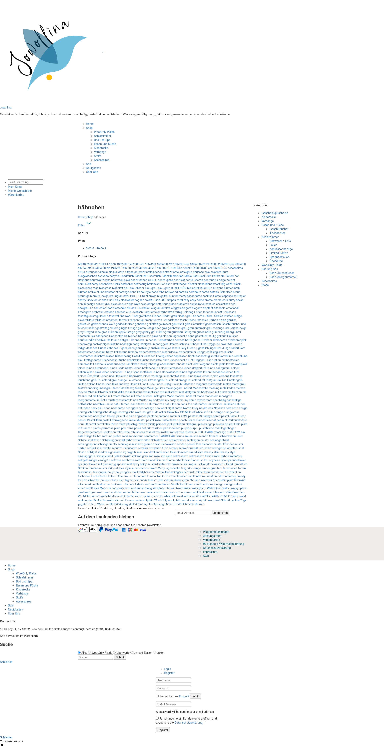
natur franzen (155, 404)
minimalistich (151, 392)
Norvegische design (105, 412)
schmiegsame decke (148, 444)
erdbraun (98, 312)
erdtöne (109, 312)
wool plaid (174, 500)
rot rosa (179, 432)
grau (184, 328)
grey (139, 332)
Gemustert (197, 324)
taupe (112, 472)
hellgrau (125, 340)
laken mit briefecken (226, 360)
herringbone (193, 340)
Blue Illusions (215, 288)
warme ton (176, 492)
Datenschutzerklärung (217, 548)
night (171, 408)
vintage (218, 484)
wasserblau (212, 492)
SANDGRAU (167, 436)
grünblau (177, 332)
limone (100, 384)
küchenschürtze (152, 360)
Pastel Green (238, 416)
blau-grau (151, 288)
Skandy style (228, 452)
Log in (195, 696)
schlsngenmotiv (107, 444)
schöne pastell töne (189, 444)
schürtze (117, 448)
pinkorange (205, 424)
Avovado (103, 276)
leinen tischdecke (214, 372)
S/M (237, 432)
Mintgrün (190, 392)
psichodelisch (171, 428)
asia (207, 272)
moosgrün (225, 396)
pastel (225, 416)
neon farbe (118, 408)
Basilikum (205, 276)
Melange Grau (156, 388)
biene (201, 284)
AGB (206, 556)
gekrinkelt (178, 324)
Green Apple (118, 332)
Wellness (140, 496)
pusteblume (206, 428)
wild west (177, 496)
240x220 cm (102, 268)
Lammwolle (85, 364)
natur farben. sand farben (130, 404)
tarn (219, 468)
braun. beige (101, 296)
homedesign (124, 344)
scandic (203, 436)
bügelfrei (162, 296)
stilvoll (202, 464)
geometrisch (213, 324)
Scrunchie (205, 448)
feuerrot (114, 316)
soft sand (166, 456)
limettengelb (235, 380)
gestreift (113, 328)
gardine (232, 320)
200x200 (211, 264)
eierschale (119, 308)
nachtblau (99, 404)
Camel (217, 296)
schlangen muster (198, 440)
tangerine (187, 468)
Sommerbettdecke (179, 460)
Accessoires (101, 160)
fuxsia (222, 320)
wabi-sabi (177, 488)
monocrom (211, 396)
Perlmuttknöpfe (237, 420)
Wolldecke (99, 500)
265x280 (133, 268)
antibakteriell (154, 272)
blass (81, 288)
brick (126, 296)
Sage (89, 436)
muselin (102, 400)
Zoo (171, 504)
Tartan (242, 468)
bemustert (84, 284)
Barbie (188, 276)
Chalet (241, 296)
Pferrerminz (118, 424)
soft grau (142, 456)
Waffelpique (214, 488)
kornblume (226, 356)
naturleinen (215, 404)
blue (203, 288)
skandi (147, 452)
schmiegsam (126, 444)
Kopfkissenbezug (199, 356)
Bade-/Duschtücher (282, 273)
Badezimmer (170, 276)
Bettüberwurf (181, 284)
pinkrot (229, 424)
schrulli (91, 448)
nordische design (236, 408)
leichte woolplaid (236, 364)
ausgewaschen (87, 276)
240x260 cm (119, 268)
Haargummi (233, 332)
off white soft (200, 412)
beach (135, 280)
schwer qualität (188, 448)
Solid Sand (148, 460)
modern (180, 396)
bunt (172, 296)
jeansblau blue (157, 348)
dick (107, 304)
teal (134, 472)
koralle (215, 356)
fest (219, 312)
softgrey (94, 460)
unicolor (117, 484)
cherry (82, 300)
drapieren (183, 304)
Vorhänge (100, 152)
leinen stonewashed (166, 372)
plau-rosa (107, 428)
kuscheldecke (178, 360)
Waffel (187, 488)
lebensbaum (167, 364)
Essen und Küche (105, 144)
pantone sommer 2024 (173, 416)
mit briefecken (205, 392)
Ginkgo (132, 328)
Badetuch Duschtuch (148, 276)
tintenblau (203, 472)
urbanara (128, 484)
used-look (150, 484)
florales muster (223, 316)
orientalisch (85, 416)
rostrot (165, 432)
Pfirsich (142, 424)
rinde (126, 432)
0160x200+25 (89, 264)
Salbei (97, 436)
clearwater (127, 300)
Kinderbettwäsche (150, 352)
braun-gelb (85, 296)
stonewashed (215, 464)
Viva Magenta (102, 488)
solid (138, 460)
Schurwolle (130, 448)
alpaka (103, 272)
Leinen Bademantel (120, 368)
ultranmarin (85, 484)
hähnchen (102, 336)
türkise (152, 480)
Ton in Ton (163, 476)
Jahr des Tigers (117, 348)
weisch (96, 496)
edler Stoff (105, 308)
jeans (131, 348)
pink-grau (191, 424)
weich (223, 492)
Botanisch (226, 292)
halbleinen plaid (148, 336)
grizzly (146, 332)
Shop (89, 128)
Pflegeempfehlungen (216, 532)
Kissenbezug (123, 356)
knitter (169, 356)
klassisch (149, 356)
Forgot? (184, 696)
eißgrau (176, 308)
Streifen (83, 468)
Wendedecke (155, 496)
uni (109, 484)
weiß (124, 496)
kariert (235, 348)
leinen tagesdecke (190, 372)
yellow (235, 500)
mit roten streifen (142, 396)
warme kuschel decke (155, 492)
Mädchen (189, 384)
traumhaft (207, 476)
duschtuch (208, 304)
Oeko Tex (173, 412)
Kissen (110, 356)
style (128, 468)
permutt (83, 424)
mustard (113, 400)
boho (133, 292)
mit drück (221, 392)
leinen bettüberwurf (146, 368)
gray (81, 332)
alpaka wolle (116, 272)
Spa (223, 460)
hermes (179, 340)
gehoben (140, 324)
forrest (123, 320)
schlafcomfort (141, 440)
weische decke (110, 496)
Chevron (92, 300)
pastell (82, 420)
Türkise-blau (165, 480)
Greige (131, 332)
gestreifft (101, 328)
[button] (2, 746)
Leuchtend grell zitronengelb (146, 380)
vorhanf (136, 488)
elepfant (208, 308)
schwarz (143, 448)
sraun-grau (191, 464)
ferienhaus (210, 312)
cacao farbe (194, 296)
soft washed (180, 456)
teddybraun (144, 472)
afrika (81, 272)
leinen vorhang (152, 376)
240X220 (88, 268)
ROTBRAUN (205, 432)
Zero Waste (97, 504)
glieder (156, 328)
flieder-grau (185, 316)
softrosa (116, 460)
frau (142, 320)
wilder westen (192, 496)
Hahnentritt (116, 336)
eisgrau (156, 308)
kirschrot (99, 356)
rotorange (220, 432)
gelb (187, 324)
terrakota (158, 472)
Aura (225, 272)
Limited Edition (279, 253)
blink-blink (193, 288)
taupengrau (123, 472)
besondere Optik (109, 284)
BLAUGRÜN (178, 288)
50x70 (165, 268)
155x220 (150, 264)
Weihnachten (236, 492)
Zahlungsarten (212, 536)
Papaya (207, 416)
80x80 (195, 268)
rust (229, 432)
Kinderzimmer (187, 352)
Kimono (133, 352)
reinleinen (109, 432)
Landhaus (99, 364)
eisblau (145, 308)
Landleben (132, 364)
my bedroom (156, 400)
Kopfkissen (180, 356)
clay (117, 300)
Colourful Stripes (165, 300)
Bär (180, 276)
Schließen (6, 737)
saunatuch (191, 436)
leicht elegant (201, 364)
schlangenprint (87, 444)
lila (219, 380)
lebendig (153, 364)
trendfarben (229, 476)
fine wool (125, 316)
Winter (227, 496)
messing (214, 388)
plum (117, 428)
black (237, 284)
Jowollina (6, 107)
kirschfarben (86, 356)
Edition (94, 308)
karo (242, 348)
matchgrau (238, 384)
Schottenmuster (212, 444)
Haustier (232, 336)
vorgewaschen (121, 488)
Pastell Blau (94, 420)
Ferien (198, 312)
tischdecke (217, 472)
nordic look (206, 408)
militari (113, 392)
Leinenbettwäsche (174, 376)
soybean (214, 460)
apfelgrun (186, 272)
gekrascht (165, 324)
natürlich (228, 404)
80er (187, 268)
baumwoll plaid (120, 280)
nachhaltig (219, 400)
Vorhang (146, 488)
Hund (203, 344)
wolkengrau (85, 500)
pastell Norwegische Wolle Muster (124, 420)
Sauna (180, 436)
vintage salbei (233, 484)
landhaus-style (116, 364)
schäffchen (94, 440)
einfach (131, 308)
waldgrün (90, 492)
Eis (139, 308)
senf (241, 448)
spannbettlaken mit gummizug (97, 464)
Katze (109, 352)
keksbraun (120, 352)
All (79, 264)
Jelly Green (188, 348)
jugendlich (202, 348)
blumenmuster (106, 292)
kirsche (228, 352)
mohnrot (190, 396)
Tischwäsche (99, 476)
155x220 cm (164, 264)
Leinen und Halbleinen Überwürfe (121, 376)
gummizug (218, 332)
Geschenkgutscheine (275, 213)
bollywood (171, 292)
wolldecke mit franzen (121, 500)
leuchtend (236, 376)
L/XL (192, 360)
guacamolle (204, 332)
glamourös (144, 328)
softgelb (83, 460)
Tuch (115, 480)
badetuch (128, 276)
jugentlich (216, 348)
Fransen (133, 320)
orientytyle (99, 416)
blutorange (122, 292)
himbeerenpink (237, 340)
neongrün (132, 408)
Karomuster (85, 352)
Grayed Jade (92, 332)
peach (183, 420)
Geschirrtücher (279, 229)
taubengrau (100, 472)
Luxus (175, 384)
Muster (143, 400)
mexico (82, 392)
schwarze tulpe (158, 448)
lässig (143, 364)
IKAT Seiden (234, 344)
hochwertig (85, 344)
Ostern (111, 416)
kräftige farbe (92, 360)
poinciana (127, 428)
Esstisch (120, 312)
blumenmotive (87, 292)
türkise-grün (181, 480)
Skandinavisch (179, 452)
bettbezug (140, 284)
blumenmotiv (232, 288)
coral (180, 300)
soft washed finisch (201, 456)
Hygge (211, 344)
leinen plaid (94, 372)
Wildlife (206, 496)
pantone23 (195, 416)
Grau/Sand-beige (236, 328)
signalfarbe (115, 452)
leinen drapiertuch (195, 368)
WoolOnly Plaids (104, 132)
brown (152, 296)
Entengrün (84, 312)
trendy (241, 476)
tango (197, 468)
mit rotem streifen (119, 396)
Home (90, 124)
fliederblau (199, 316)
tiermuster (190, 472)
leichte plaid (217, 364)
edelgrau (83, 308)
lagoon (200, 360)
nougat (146, 412)
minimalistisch (169, 392)
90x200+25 (220, 268)
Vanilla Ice (164, 484)
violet (81, 488)
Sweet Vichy (157, 468)
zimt (131, 504)
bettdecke (153, 284)
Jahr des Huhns (96, 348)
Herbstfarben (165, 340)
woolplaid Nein (217, 500)
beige (222, 280)
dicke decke (118, 304)
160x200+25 (181, 264)
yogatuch (84, 504)
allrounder (92, 272)
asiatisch (216, 272)
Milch (91, 392)
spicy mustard (149, 464)
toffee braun (123, 476)
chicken (103, 300)
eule (129, 312)
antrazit (167, 272)
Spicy (136, 464)
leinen (82, 368)
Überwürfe (276, 261)
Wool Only (160, 500)
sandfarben (151, 436)
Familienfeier (152, 312)
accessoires (235, 268)
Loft (144, 384)
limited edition (86, 384)
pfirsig (151, 424)
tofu (134, 476)
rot (172, 432)
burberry (180, 296)
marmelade (215, 384)
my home (190, 400)
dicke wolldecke (137, 304)
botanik (214, 292)
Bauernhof (232, 276)
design (91, 304)
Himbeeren (220, 340)
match (227, 384)
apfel (176, 272)
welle (130, 496)
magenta (201, 384)
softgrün (105, 460)
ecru (233, 304)
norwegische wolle (130, 412)
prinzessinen (155, 428)
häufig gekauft (217, 336)
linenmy (124, 384)
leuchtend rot (196, 380)
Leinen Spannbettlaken (138, 372)
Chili (111, 300)
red (217, 428)
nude (155, 412)
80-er (180, 268)
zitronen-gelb (143, 504)
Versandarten (211, 540)
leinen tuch (233, 372)
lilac (224, 380)
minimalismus (133, 392)
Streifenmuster (98, 468)
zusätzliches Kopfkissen (189, 504)
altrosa (129, 272)
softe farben (221, 456)
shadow (102, 452)
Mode (170, 396)
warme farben (131, 492)
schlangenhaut (219, 440)
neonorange (146, 408)
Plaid (237, 424)
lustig (167, 384)
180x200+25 (198, 264)
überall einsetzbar (201, 480)
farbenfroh (167, 312)
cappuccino (229, 296)
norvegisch (85, 412)
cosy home (197, 300)
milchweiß (101, 392)
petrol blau (103, 424)
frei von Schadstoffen (166, 320)
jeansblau (141, 348)
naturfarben (200, 404)
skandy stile (211, 452)
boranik (183, 292)
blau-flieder (137, 288)
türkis (143, 480)
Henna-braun (139, 340)
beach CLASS (148, 280)
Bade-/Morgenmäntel (283, 277)
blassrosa (105, 288)
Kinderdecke (170, 352)
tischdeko (84, 476)
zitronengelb (160, 504)
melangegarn (174, 388)
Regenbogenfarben (90, 432)
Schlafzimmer (102, 136)
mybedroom (204, 400)
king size (218, 352)
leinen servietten (112, 372)
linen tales (111, 384)
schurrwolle (104, 448)
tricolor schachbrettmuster (94, 480)
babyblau (115, 276)
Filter (81, 225)
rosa (142, 432)
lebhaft (180, 364)
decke (240, 300)
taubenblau (85, 472)
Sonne (195, 460)
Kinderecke (101, 148)
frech (148, 320)
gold (164, 328)
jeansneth (174, 348)
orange (218, 412)
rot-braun (191, 432)
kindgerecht (204, 352)
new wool (161, 408)
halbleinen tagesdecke (173, 336)
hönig (136, 344)
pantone (152, 416)
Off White (186, 412)
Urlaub (139, 484)
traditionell (194, 476)
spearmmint (124, 464)
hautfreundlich (87, 340)
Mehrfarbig (127, 388)
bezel (193, 284)
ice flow (221, 344)
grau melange (215, 328)
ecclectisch (223, 304)
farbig (178, 312)
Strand (228, 464)
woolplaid (201, 500)
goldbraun (174, 328)
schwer (173, 448)
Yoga (243, 500)
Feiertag (188, 312)
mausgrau (105, 388)
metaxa (240, 388)
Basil (196, 276)
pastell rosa (153, 420)
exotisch (137, 312)
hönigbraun (147, 344)
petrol (92, 424)
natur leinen (172, 404)
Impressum (210, 552)
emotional (232, 308)
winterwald (239, 496)
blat (114, 288)
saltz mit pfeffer (111, 436)
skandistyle (196, 452)
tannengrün (209, 468)
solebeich (128, 460)
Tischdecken (233, 472)
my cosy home (174, 400)
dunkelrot (196, 304)
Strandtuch (240, 464)
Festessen (229, 312)
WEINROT (84, 496)
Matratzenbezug (88, 388)
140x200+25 (136, 264)
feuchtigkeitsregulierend (93, 316)
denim (82, 304)
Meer (116, 388)
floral (210, 316)
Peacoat (210, 420)
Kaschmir (99, 352)
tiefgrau (178, 472)
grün (154, 332)
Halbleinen (130, 336)
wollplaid (148, 500)
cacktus (207, 296)
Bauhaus (83, 280)
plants (97, 428)
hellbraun (113, 340)
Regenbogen (228, 428)
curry (232, 300)
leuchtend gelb (87, 380)
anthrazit (139, 272)
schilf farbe (125, 440)
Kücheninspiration (129, 360)
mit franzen (235, 392)
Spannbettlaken (236, 460)
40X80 (143, 268)
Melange (140, 388)
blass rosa (91, 288)
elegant (186, 308)
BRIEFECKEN (139, 296)
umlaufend (100, 484)
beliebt (231, 280)
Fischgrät (138, 316)
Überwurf (240, 480)
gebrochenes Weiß (103, 324)
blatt (120, 288)
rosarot (150, 432)
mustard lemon (128, 400)
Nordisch (219, 408)
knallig (160, 356)
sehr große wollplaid (225, 448)
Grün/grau (164, 332)
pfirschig (131, 424)
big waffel (227, 284)
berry (95, 284)
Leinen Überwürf (88, 376)
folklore (89, 320)
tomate (141, 476)
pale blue (122, 416)
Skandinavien (160, 452)
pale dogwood (138, 416)
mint (181, 392)
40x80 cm (154, 268)
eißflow (165, 308)
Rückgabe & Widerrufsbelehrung (223, 544)
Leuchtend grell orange (112, 380)
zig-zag (123, 504)
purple (185, 428)
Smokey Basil (104, 456)
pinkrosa (218, 424)
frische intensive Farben (203, 320)
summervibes (140, 468)
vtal (168, 488)
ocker (162, 412)
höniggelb (162, 344)
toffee (111, 476)
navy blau (97, 408)
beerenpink (211, 280)
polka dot (140, 428)
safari (81, 436)
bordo (205, 292)
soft (133, 456)
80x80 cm (206, 268)
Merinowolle (200, 388)
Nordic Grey (190, 408)
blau (126, 288)
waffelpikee (199, 488)
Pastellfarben (170, 420)
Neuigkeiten (93, 168)
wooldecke (188, 500)
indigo (82, 348)
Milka (121, 392)
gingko (123, 328)
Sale (89, 164)
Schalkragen (110, 440)
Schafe (82, 440)
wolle (138, 500)
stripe (111, 468)
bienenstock (213, 284)
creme (209, 300)
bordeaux (195, 292)
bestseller (127, 284)
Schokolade (168, 444)
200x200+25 (226, 264)
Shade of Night (87, 452)
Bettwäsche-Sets (280, 241)
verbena (208, 484)
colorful (149, 300)
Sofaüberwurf (122, 456)
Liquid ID (135, 384)
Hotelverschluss (179, 344)
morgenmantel (87, 400)
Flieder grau (169, 316)
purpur (194, 428)
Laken (209, 360)
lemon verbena (219, 376)
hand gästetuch (198, 336)
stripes (120, 468)
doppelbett (154, 304)
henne (153, 340)
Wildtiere (217, 496)
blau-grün (164, 288)
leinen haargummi (218, 368)
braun (236, 292)
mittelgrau (159, 396)
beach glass (165, 280)
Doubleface (169, 304)
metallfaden (227, 388)
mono (200, 396)
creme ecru (221, 300)
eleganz (197, 308)
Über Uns (92, 172)
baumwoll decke (100, 280)
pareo (216, 416)
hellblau (102, 340)
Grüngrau (190, 332)
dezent (100, 304)
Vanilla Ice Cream (182, 484)
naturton (240, 404)
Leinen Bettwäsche (171, 368)
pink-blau (179, 424)
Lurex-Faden (155, 384)
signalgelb (129, 452)
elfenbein (219, 308)
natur (109, 404)
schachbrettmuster (231, 436)
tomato (151, 476)
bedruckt (179, 280)
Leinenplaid (193, 376)
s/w (243, 432)
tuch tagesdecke (129, 480)
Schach (214, 436)
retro (120, 432)
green (105, 332)
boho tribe (158, 292)
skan (140, 452)
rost (158, 432)
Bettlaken (166, 284)
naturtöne (84, 408)
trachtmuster (179, 476)
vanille (198, 484)
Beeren (198, 280)
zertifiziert (112, 504)
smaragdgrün (86, 456)
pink (170, 424)
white (167, 496)
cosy (186, 300)
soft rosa (154, 456)
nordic (178, 408)
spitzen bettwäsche (171, 464)
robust (135, 432)
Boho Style (144, 292)
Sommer (161, 460)
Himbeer (206, 340)
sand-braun (136, 436)
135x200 (122, 264)
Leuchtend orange (176, 380)
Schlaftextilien (159, 440)
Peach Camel (196, 420)
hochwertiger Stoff (104, 344)
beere (189, 280)
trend (217, 476)
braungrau (116, 296)
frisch (183, 320)
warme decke (113, 492)
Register (169, 673)
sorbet (204, 460)
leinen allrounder (97, 368)
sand (125, 436)
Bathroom (218, 276)
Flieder (156, 316)
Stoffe (97, 156)
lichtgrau (211, 380)
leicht (188, 364)
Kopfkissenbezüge (281, 249)
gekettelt (152, 324)
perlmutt (222, 420)
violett (89, 488)
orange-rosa (231, 412)
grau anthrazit (197, 328)
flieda (147, 316)
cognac (139, 300)
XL (229, 500)
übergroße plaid (223, 480)
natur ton (186, 404)
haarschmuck (86, 336)
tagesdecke (173, 468)
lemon (206, 376)
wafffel (226, 488)
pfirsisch (161, 424)
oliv (211, 412)
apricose (198, 272)
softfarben (236, 456)
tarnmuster (230, 468)
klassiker (137, 356)
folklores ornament (106, 320)
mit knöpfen (100, 396)
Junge (226, 348)
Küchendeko (110, 360)
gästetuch (84, 324)
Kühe (166, 360)
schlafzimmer (177, 440)
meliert (187, 388)
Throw (169, 472)
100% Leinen (107, 264)
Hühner (194, 344)
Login (167, 669)
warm (100, 492)
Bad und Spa (102, 140)
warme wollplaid (194, 492)
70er (173, 268)
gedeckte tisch (125, 324)
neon (107, 408)
